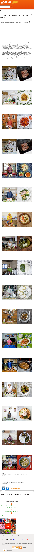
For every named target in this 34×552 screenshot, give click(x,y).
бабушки (7, 42)
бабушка (11, 45)
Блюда (9, 474)
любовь (4, 54)
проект (3, 53)
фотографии (17, 55)
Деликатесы (24, 474)
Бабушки (4, 474)
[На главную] (10, 2)
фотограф (21, 46)
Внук (18, 474)
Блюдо (14, 474)
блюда (23, 56)
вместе (25, 51)
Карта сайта (9, 550)
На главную (3, 10)
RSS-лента (24, 547)
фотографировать (6, 51)
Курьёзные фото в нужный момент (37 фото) (12, 515)
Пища (3, 475)
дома (10, 46)
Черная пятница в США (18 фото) (11, 511)
